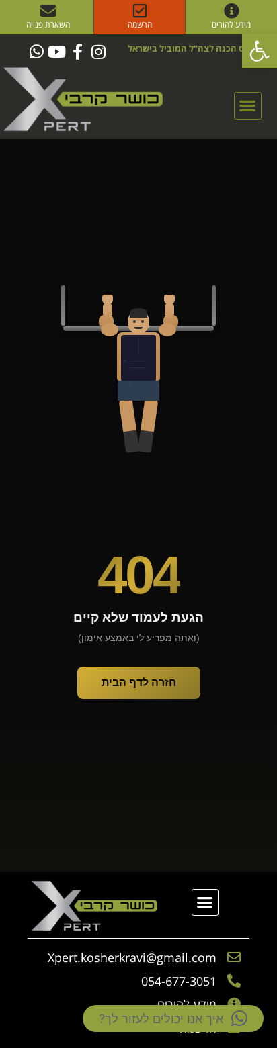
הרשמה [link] (140, 24)
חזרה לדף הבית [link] (139, 682)
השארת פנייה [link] (48, 24)
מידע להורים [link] (231, 24)
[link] (259, 51)
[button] (248, 106)
